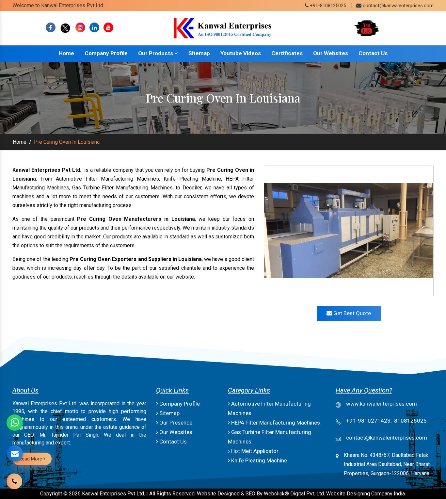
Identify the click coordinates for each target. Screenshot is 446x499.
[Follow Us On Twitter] (65, 27)
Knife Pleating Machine (258, 460)
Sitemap (199, 53)
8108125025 (410, 420)
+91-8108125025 (327, 5)
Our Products (156, 53)
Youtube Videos (240, 53)
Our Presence (175, 422)
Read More (31, 459)
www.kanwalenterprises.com (381, 403)
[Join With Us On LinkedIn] (94, 27)
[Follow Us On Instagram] (80, 27)
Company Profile (106, 53)
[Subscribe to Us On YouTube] (108, 27)
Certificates (287, 53)
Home (66, 53)
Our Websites (330, 53)
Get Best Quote (351, 313)
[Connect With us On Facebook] (51, 27)
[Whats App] (15, 422)
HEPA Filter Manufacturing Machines (275, 422)
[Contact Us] (14, 477)
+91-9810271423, (368, 420)
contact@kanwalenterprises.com (398, 5)
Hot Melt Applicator (254, 451)
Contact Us (373, 53)
